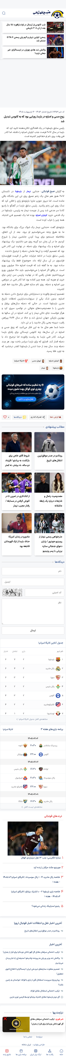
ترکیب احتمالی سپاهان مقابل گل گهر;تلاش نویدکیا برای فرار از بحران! (31, 952)
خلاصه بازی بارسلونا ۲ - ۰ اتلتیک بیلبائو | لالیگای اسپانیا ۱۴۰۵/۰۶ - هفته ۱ (35, 894)
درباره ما (39, 1036)
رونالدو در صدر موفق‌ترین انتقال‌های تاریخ (42, 930)
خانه (61, 1054)
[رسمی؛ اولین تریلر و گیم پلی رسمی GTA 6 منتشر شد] (55, 40)
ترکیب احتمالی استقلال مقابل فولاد (45, 991)
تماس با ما (28, 1036)
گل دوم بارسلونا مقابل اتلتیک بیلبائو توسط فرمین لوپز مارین (35, 997)
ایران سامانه (26, 1044)
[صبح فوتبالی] (44, 13)
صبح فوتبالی (48, 191)
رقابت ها (49, 1054)
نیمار (28, 191)
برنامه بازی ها (21, 1054)
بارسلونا (18, 191)
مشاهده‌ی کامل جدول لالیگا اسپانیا (33, 719)
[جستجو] (3, 13)
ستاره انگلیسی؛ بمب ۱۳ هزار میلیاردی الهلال (41, 858)
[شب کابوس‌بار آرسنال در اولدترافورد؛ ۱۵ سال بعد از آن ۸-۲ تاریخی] (55, 27)
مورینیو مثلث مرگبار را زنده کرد (47, 867)
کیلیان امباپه (41, 215)
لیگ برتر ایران (35, 1054)
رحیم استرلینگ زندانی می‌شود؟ (46, 906)
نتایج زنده (7, 1054)
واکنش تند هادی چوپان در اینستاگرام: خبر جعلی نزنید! (27, 51)
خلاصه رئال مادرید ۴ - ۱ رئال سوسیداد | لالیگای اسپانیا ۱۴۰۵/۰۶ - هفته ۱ (31, 880)
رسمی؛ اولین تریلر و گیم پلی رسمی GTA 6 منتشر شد (26, 39)
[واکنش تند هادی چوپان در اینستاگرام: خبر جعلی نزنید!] (55, 52)
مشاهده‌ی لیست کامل (33, 807)
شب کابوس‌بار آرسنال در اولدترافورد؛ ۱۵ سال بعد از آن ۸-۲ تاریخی (26, 26)
